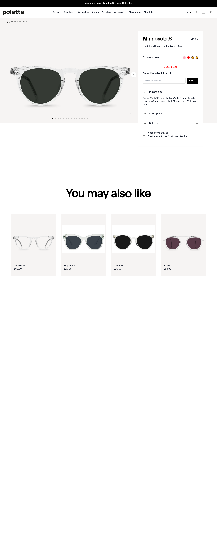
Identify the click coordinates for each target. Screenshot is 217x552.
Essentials (106, 12)
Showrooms (135, 12)
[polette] (13, 12)
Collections (83, 12)
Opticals (57, 12)
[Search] (195, 12)
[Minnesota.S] (70, 74)
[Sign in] (203, 12)
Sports (95, 12)
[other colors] (184, 57)
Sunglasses (69, 12)
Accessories (120, 12)
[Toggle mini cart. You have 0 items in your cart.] (211, 12)
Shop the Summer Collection (117, 3)
